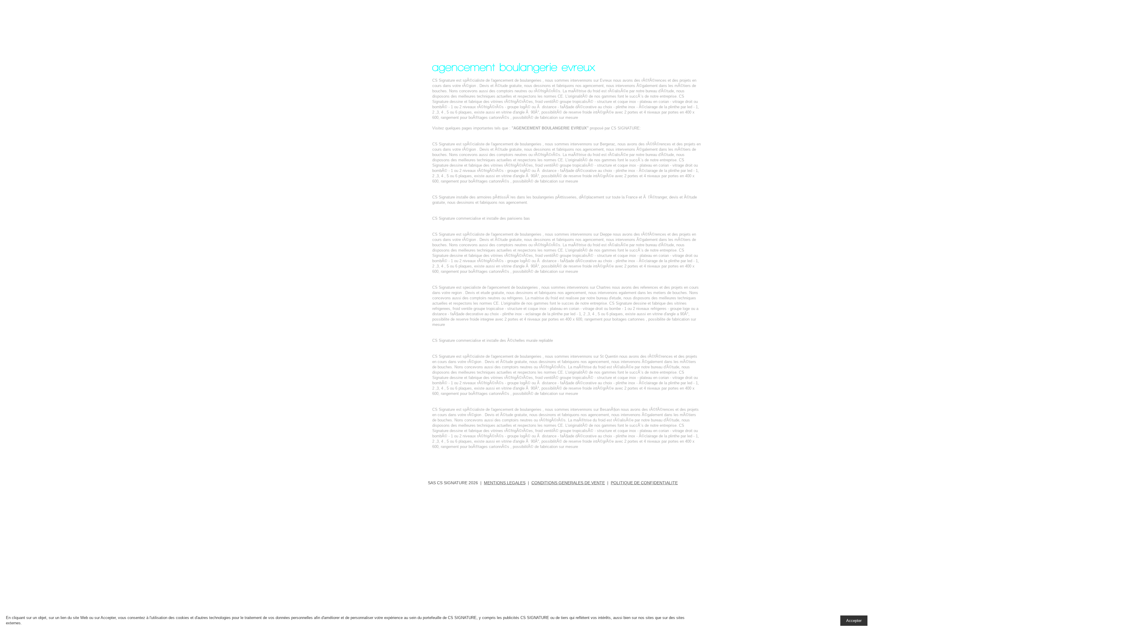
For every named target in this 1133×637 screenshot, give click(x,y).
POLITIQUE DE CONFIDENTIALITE (644, 482)
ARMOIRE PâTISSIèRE (453, 192)
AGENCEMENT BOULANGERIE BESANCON (471, 404)
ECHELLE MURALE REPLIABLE (460, 335)
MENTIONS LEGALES (504, 482)
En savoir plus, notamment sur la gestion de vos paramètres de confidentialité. (90, 623)
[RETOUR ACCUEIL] (456, 459)
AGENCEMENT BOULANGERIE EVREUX (476, 24)
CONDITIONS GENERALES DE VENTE (568, 482)
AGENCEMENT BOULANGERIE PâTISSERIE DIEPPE (480, 229)
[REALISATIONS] (624, 21)
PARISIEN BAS (445, 213)
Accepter (854, 620)
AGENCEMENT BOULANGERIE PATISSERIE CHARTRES (483, 282)
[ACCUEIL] (586, 21)
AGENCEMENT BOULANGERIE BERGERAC (471, 139)
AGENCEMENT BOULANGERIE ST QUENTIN (472, 351)
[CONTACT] (688, 21)
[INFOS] (658, 21)
